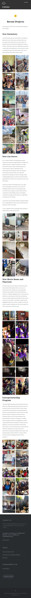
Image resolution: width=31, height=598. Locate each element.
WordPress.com (15, 595)
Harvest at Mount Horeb (8, 551)
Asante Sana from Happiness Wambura (11, 554)
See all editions (6, 568)
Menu (26, 2)
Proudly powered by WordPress (11, 593)
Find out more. (6, 540)
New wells (5, 557)
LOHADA (6, 7)
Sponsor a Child (8, 576)
